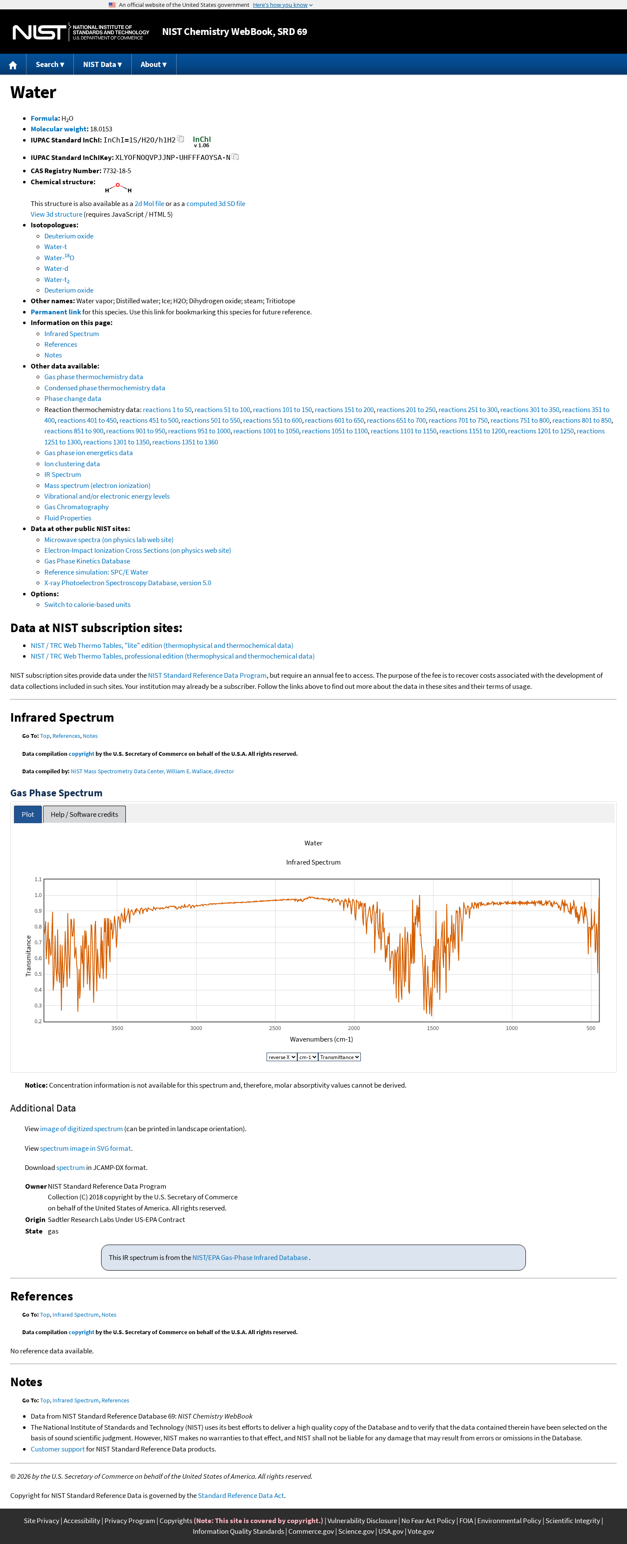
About (151, 64)
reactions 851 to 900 (73, 430)
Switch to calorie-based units (87, 604)
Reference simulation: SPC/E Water (96, 572)
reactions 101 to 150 (282, 409)
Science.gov (356, 1531)
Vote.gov (421, 1531)
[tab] (28, 814)
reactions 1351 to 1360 (185, 442)
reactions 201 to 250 (406, 409)
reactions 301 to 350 (529, 409)
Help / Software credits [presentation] (84, 814)
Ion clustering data (72, 463)
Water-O (59, 257)
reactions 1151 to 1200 (472, 430)
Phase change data (73, 398)
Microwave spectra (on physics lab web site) (109, 539)
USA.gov (390, 1531)
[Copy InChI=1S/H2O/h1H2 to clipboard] (180, 141)
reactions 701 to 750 (458, 420)
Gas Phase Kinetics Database (87, 561)
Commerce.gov (311, 1531)
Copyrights (176, 1520)
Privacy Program (129, 1520)
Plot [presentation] (28, 814)
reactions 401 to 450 (87, 420)
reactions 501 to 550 (210, 420)
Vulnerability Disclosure (362, 1520)
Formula (44, 118)
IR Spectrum (62, 474)
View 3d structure (56, 214)
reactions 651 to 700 (396, 420)
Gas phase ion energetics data (88, 452)
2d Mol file (149, 203)
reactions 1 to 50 (167, 409)
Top (45, 736)
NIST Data (99, 64)
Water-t (55, 246)
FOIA (466, 1520)
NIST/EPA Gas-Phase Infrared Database (250, 1257)
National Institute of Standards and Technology (81, 31)
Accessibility (82, 1520)
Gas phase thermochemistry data (93, 376)
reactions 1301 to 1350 (116, 442)
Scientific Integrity (573, 1520)
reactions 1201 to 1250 (541, 430)
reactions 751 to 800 (520, 420)
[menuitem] (13, 64)
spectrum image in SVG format (85, 1148)
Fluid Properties (67, 517)
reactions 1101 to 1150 (403, 430)
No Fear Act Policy (428, 1520)
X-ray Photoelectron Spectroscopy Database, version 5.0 (127, 582)
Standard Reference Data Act (241, 1495)
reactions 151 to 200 (344, 409)
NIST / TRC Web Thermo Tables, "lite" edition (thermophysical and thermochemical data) (162, 645)
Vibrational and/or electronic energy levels (107, 496)
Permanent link (56, 311)
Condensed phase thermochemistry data (104, 387)
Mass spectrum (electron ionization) (97, 485)
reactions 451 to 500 (148, 420)
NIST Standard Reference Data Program (207, 675)
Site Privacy (41, 1520)
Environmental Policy (509, 1520)
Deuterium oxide (68, 236)
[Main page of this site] (13, 64)
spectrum (70, 1167)
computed (201, 203)
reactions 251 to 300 (467, 409)
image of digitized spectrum (81, 1128)
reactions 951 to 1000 (199, 430)
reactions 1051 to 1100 (335, 430)
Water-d (56, 268)
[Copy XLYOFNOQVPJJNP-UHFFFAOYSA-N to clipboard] (235, 158)
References (60, 344)
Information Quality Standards (238, 1531)
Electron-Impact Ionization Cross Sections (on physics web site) (137, 550)
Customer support (58, 1449)
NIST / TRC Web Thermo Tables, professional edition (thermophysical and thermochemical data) (173, 656)
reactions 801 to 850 (581, 420)
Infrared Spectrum (71, 333)
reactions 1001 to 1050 (266, 430)
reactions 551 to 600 (272, 420)
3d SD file (231, 203)
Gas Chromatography (76, 506)
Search (47, 64)
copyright (81, 753)
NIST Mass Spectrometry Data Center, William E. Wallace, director (152, 771)
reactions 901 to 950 (135, 430)
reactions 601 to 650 (334, 420)
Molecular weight (59, 129)
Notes (53, 355)
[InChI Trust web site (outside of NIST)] (202, 146)
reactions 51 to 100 (222, 409)
